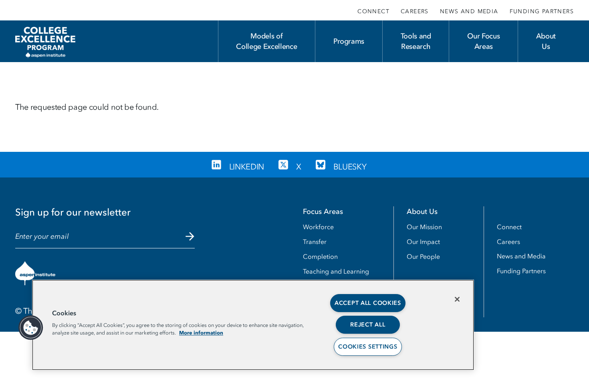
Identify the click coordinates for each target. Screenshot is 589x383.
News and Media (469, 11)
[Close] (457, 299)
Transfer (315, 242)
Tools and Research (416, 41)
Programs (348, 41)
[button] (31, 328)
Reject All (367, 324)
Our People (423, 256)
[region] (253, 325)
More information (201, 332)
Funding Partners (542, 11)
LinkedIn (246, 166)
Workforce (318, 227)
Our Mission (424, 227)
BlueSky (350, 166)
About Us (546, 41)
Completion (320, 256)
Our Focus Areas (483, 41)
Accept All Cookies (368, 303)
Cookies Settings (367, 346)
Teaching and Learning (336, 271)
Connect (373, 11)
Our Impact (423, 242)
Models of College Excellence (266, 41)
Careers (415, 11)
